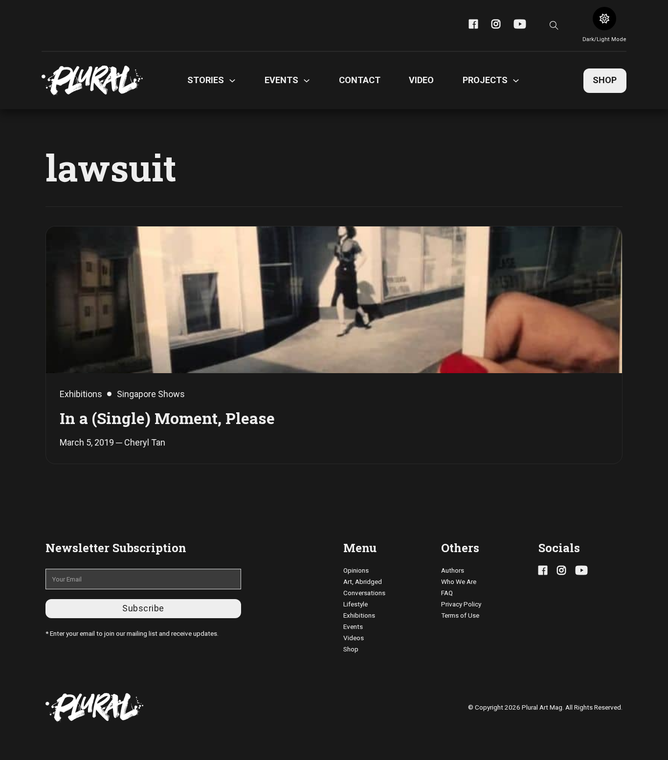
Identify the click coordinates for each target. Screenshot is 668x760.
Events (353, 626)
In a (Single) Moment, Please (167, 418)
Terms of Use (460, 615)
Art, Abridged (362, 581)
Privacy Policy (461, 604)
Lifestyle (355, 604)
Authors (452, 570)
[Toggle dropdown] (232, 80)
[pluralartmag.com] (92, 81)
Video (421, 80)
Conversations (364, 593)
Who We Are (458, 581)
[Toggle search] (554, 25)
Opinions (356, 570)
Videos (353, 638)
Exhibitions (359, 615)
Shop (605, 80)
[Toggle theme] (604, 18)
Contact (359, 80)
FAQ (447, 593)
